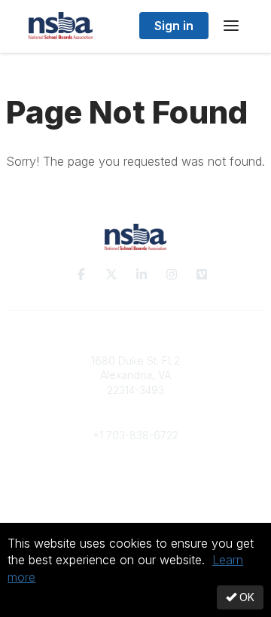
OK (245, 597)
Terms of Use (135, 519)
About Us (135, 505)
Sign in (173, 25)
